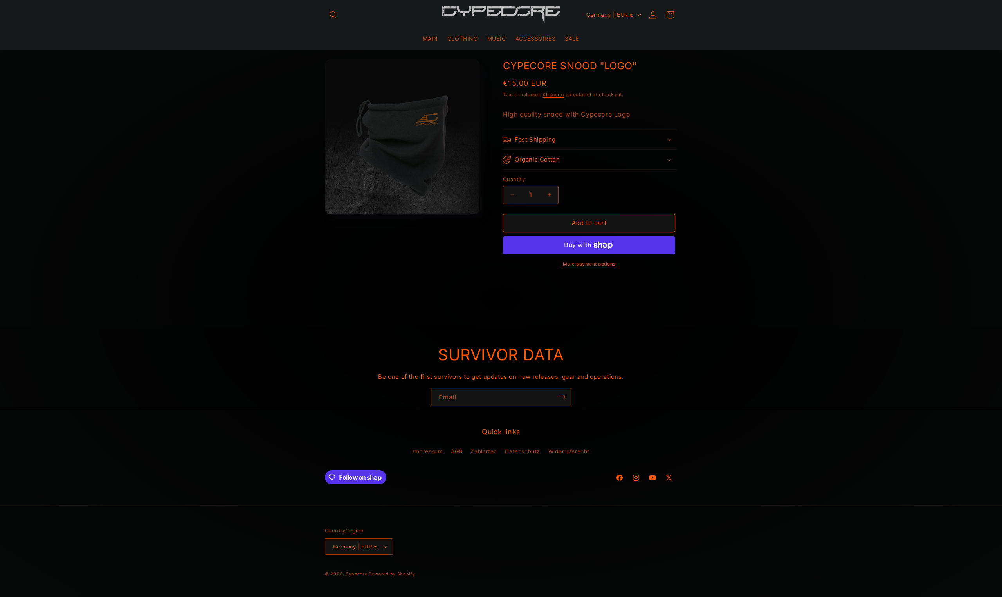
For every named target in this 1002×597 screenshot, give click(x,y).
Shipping (553, 94)
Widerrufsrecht (568, 451)
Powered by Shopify (392, 574)
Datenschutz (522, 451)
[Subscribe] (562, 397)
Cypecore (357, 574)
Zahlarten (483, 451)
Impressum (428, 451)
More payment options (589, 264)
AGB (457, 451)
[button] (333, 14)
